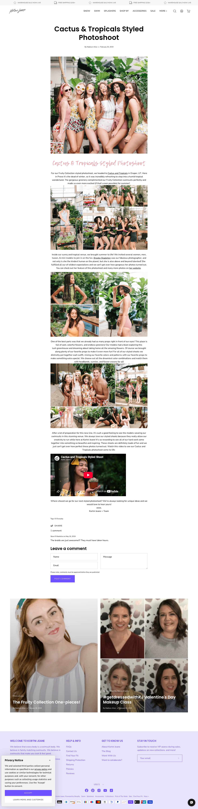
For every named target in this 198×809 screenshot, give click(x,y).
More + (146, 796)
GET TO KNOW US (112, 740)
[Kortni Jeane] (17, 11)
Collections (109, 796)
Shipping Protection (75, 760)
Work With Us (109, 755)
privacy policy (40, 769)
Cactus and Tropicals (118, 173)
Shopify (77, 796)
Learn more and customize (28, 799)
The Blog (106, 751)
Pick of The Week (121, 796)
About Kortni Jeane (111, 746)
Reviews (70, 773)
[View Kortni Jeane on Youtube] (105, 790)
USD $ (97, 784)
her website (135, 268)
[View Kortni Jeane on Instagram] (99, 790)
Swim (83, 796)
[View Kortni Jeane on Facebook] (87, 790)
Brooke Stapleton (102, 258)
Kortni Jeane (60, 796)
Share (58, 525)
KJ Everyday (59, 519)
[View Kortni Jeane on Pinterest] (93, 790)
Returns (70, 764)
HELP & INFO (73, 740)
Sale (130, 796)
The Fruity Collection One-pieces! (46, 702)
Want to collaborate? (112, 760)
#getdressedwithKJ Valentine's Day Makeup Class (139, 699)
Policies (70, 769)
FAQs (69, 746)
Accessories (99, 796)
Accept (28, 793)
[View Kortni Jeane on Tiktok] (111, 790)
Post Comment (62, 579)
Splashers (90, 796)
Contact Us (71, 751)
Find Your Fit (72, 755)
